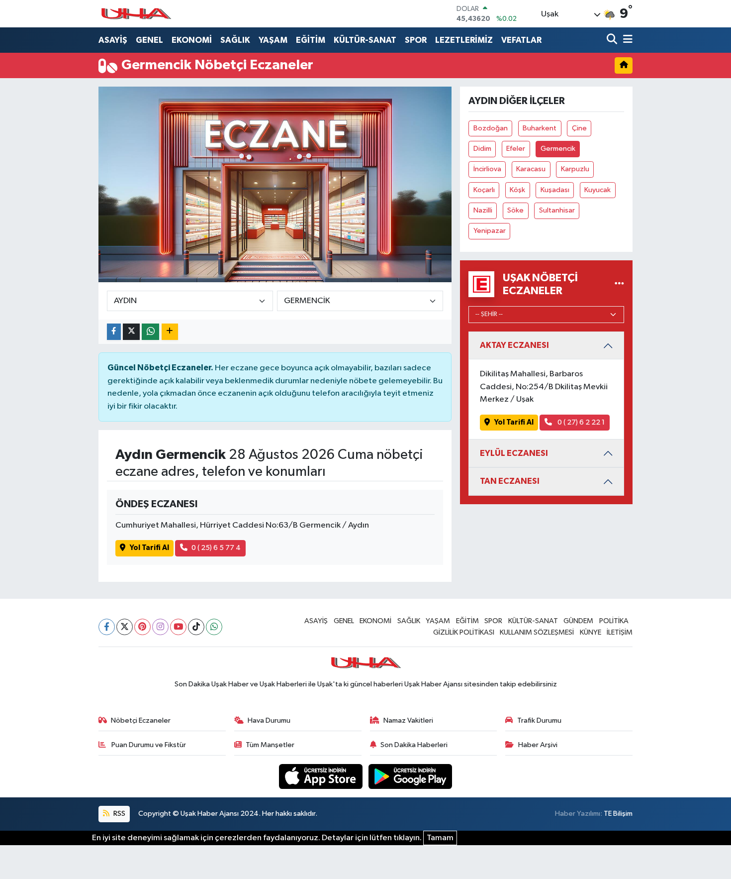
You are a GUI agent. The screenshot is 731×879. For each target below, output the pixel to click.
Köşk (517, 190)
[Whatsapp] (214, 627)
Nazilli (482, 210)
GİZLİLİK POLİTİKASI (463, 632)
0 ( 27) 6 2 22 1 (580, 422)
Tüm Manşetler (270, 745)
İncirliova (487, 169)
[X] (124, 627)
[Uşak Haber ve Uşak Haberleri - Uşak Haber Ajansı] (135, 13)
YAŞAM (273, 40)
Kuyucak (597, 190)
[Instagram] (160, 627)
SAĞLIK (235, 40)
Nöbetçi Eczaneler (141, 720)
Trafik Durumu (539, 720)
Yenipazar (489, 230)
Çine (579, 128)
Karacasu (531, 169)
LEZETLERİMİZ (464, 40)
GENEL (149, 40)
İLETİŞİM (620, 632)
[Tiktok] (196, 627)
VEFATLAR (521, 40)
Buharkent (539, 128)
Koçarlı (484, 190)
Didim (482, 148)
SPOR (416, 40)
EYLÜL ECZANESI (514, 453)
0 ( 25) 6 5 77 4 (216, 547)
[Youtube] (178, 627)
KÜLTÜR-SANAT (365, 40)
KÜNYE (590, 632)
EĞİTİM (310, 40)
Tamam (440, 838)
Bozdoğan (490, 128)
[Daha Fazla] (170, 332)
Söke (515, 210)
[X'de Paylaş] (131, 332)
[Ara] (613, 40)
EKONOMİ (192, 40)
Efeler (515, 148)
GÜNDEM (578, 621)
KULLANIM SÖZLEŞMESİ (537, 632)
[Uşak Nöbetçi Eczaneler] (619, 284)
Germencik (558, 148)
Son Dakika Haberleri (414, 745)
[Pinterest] (142, 627)
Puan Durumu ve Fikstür (148, 745)
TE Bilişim (618, 813)
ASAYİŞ (112, 40)
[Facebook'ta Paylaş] (114, 332)
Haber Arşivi (537, 745)
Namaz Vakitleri (408, 720)
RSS (118, 813)
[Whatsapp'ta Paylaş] (150, 332)
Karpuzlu (575, 169)
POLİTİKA (614, 621)
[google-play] (410, 776)
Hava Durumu (269, 720)
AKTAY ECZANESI (514, 345)
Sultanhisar (557, 210)
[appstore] (321, 776)
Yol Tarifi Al (149, 547)
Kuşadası (555, 190)
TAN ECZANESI (510, 481)
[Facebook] (106, 627)
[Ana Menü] (626, 40)
